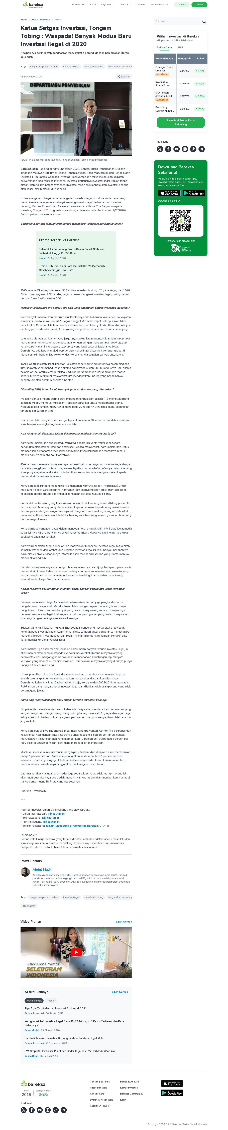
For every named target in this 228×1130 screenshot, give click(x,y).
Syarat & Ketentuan (101, 1099)
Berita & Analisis (129, 1081)
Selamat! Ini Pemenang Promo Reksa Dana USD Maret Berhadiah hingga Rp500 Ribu (71, 251)
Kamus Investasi (129, 1087)
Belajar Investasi (41, 19)
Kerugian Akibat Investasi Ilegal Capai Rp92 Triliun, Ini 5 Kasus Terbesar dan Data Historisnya (74, 1023)
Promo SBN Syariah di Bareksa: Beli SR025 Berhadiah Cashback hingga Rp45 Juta (72, 268)
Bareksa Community (131, 1093)
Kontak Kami (97, 1093)
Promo (141, 4)
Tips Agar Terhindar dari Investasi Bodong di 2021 (55, 1008)
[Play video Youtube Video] (76, 952)
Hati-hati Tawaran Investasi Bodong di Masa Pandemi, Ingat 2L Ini (64, 1038)
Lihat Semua (124, 922)
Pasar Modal (32, 1030)
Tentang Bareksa (100, 1081)
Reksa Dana (31, 1056)
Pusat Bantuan (98, 1087)
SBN (180, 47)
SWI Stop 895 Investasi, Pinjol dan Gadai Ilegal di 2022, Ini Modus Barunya (70, 1051)
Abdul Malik (42, 869)
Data (93, 4)
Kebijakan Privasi (99, 1105)
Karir (123, 1099)
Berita (24, 19)
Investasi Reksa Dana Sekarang (181, 122)
